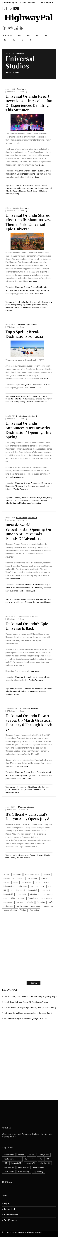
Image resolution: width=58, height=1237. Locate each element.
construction (32, 878)
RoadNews (7, 35)
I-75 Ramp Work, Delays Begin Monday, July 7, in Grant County (30, 1007)
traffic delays (8, 906)
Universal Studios (39, 191)
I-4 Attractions (21, 416)
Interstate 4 (29, 186)
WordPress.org (10, 1220)
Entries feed (9, 1209)
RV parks (30, 902)
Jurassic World (33, 599)
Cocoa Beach (15, 396)
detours (6, 882)
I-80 (37, 35)
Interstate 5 (32, 890)
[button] (5, 8)
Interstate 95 (30, 399)
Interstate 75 (23, 325)
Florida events (15, 186)
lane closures (48, 894)
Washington (34, 910)
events (43, 498)
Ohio (13, 898)
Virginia (23, 910)
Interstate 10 (45, 890)
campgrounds (9, 878)
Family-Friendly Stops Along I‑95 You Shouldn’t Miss (26, 1002)
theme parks (16, 188)
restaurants (8, 902)
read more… (40, 165)
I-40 (4, 40)
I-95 (19, 35)
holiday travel (22, 886)
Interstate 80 (21, 894)
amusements (15, 498)
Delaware (44, 878)
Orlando (37, 186)
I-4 (30, 40)
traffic (51, 902)
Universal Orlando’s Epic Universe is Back (27, 626)
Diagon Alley (24, 855)
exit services (26, 882)
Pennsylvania (33, 898)
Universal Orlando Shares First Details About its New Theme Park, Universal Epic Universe (28, 222)
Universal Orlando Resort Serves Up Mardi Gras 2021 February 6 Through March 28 (29, 722)
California (46, 874)
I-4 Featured (21, 807)
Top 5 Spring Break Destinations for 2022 (24, 334)
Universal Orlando (40, 305)
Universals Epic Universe (29, 307)
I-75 (46, 35)
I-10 (13, 40)
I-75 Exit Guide (35, 388)
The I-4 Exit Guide (32, 177)
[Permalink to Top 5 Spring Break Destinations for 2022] (29, 349)
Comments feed (11, 1215)
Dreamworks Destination (30, 498)
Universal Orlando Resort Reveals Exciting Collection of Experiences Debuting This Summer (29, 103)
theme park (24, 500)
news (41, 855)
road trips (9, 402)
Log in (6, 1204)
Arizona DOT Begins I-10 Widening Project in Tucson (26, 1018)
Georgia (46, 882)
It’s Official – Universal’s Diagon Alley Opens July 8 (27, 816)
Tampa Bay (41, 902)
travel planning (27, 188)
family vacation (16, 689)
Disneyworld (26, 396)
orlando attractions (38, 302)
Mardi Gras (32, 787)
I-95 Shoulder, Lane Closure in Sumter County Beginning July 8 (30, 997)
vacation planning (12, 194)
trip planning (39, 188)
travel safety (36, 906)
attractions (14, 302)
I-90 (28, 35)
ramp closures (47, 898)
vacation (43, 402)
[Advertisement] (29, 946)
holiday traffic (8, 886)
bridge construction (32, 874)
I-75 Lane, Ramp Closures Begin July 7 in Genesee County (28, 1013)
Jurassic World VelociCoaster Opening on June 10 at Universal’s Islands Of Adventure (28, 531)
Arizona (6, 874)
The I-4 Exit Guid (28, 591)
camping (21, 878)
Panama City (47, 399)
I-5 (22, 40)
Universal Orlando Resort (22, 191)
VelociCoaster (45, 602)
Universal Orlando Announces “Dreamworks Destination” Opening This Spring (28, 430)
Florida (34, 396)
